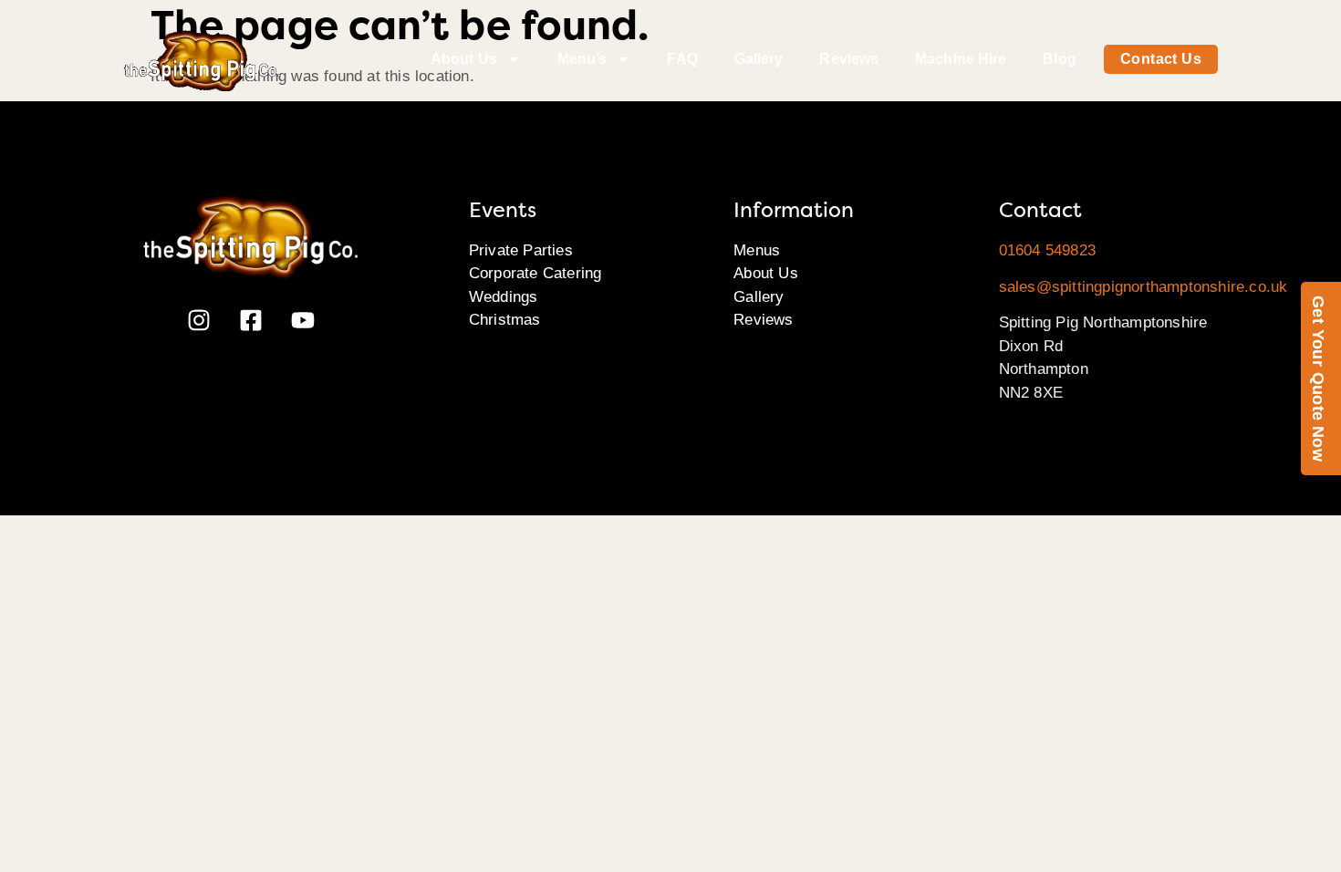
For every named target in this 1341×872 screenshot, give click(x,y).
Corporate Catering (535, 273)
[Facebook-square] (251, 320)
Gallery (759, 59)
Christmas (505, 319)
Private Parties (521, 250)
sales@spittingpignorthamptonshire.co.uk (1143, 287)
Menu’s (582, 59)
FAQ (682, 59)
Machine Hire (960, 59)
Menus (756, 250)
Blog (1059, 59)
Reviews (848, 59)
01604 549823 (1047, 250)
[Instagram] (199, 320)
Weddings (503, 297)
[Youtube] (303, 320)
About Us (464, 59)
